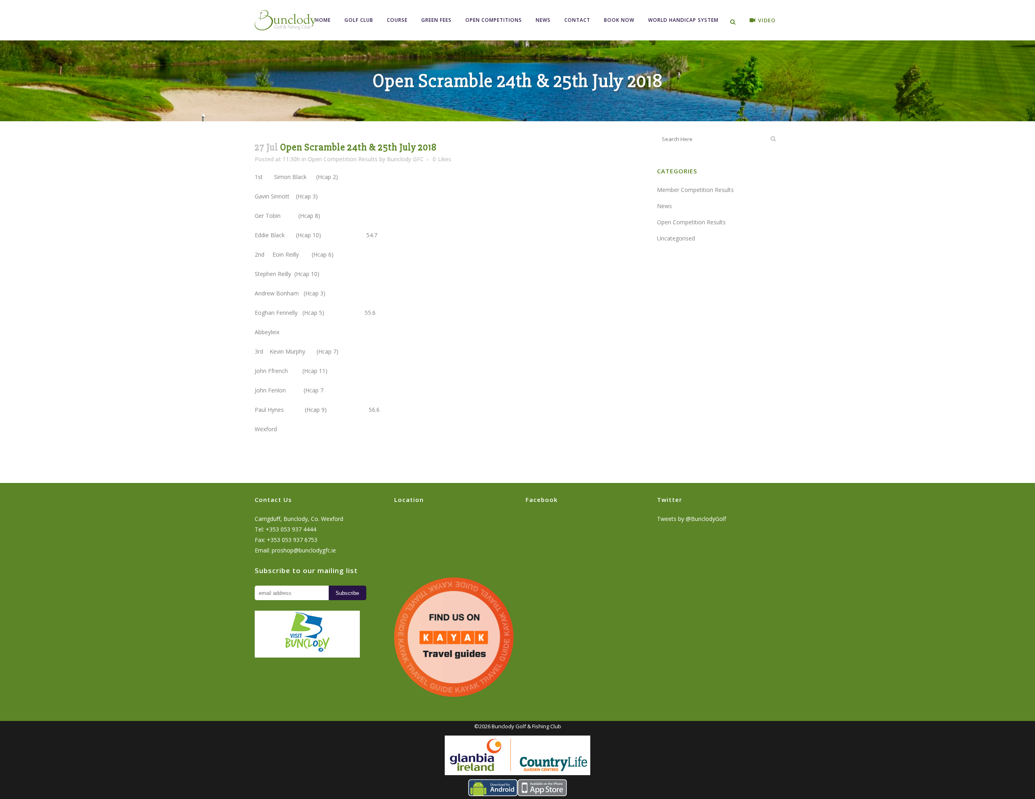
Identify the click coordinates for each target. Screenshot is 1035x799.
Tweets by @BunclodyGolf (691, 519)
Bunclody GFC (405, 159)
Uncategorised (676, 238)
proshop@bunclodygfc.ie (304, 550)
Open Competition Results (343, 159)
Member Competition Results (695, 190)
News (664, 206)
